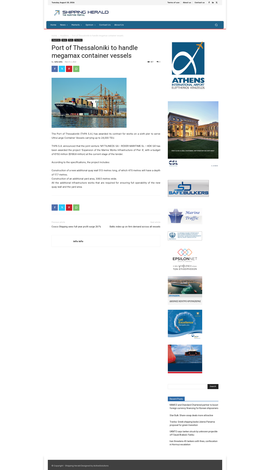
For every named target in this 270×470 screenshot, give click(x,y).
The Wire (78, 40)
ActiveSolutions (101, 466)
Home (54, 35)
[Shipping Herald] (82, 13)
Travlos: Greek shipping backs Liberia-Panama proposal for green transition (192, 423)
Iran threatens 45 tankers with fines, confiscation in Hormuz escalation (194, 443)
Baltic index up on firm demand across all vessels (135, 226)
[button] (216, 24)
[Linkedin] (213, 3)
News (64, 40)
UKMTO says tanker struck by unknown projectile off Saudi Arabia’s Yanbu (194, 433)
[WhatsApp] (76, 69)
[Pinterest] (69, 69)
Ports (70, 40)
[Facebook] (209, 3)
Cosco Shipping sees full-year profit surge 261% (76, 226)
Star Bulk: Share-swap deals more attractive (191, 415)
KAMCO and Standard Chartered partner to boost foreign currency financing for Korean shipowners (194, 406)
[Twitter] (216, 3)
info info (58, 62)
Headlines (64, 35)
